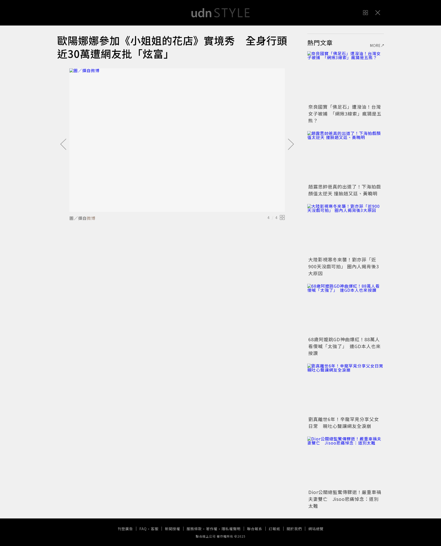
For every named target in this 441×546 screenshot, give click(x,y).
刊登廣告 (125, 529)
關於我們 (294, 529)
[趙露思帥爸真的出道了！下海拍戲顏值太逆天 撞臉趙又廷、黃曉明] (345, 156)
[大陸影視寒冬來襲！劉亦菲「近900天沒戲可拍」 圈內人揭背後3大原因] (345, 229)
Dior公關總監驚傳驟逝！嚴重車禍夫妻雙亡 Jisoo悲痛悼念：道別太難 (344, 499)
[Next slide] (291, 144)
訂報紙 (274, 529)
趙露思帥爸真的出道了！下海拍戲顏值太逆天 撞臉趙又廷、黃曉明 (344, 190)
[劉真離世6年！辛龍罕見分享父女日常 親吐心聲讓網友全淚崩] (345, 389)
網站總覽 (316, 529)
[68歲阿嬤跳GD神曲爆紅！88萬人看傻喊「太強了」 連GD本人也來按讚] (345, 309)
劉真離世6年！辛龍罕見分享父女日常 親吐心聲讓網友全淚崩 (343, 422)
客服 (154, 528)
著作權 (211, 528)
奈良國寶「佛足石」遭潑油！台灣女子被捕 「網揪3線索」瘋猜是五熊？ (345, 113)
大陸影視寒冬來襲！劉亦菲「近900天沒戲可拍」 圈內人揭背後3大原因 (343, 266)
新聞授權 (172, 529)
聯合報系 (254, 529)
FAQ (143, 528)
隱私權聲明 (231, 528)
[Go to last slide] (63, 144)
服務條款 (194, 528)
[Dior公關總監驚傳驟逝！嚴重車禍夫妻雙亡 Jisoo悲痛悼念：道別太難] (345, 462)
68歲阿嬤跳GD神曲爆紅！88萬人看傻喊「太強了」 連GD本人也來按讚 (344, 346)
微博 (91, 218)
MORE (375, 45)
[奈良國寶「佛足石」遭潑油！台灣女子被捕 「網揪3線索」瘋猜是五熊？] (345, 76)
